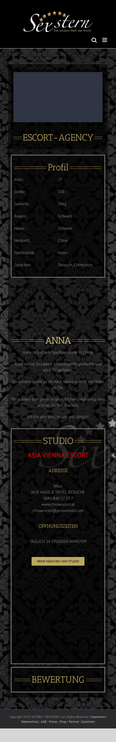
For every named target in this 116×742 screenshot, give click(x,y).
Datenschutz (29, 722)
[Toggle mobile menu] (105, 40)
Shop (63, 722)
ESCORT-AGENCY (58, 137)
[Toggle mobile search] (94, 40)
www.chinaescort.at (58, 504)
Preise (53, 722)
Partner (74, 722)
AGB (43, 722)
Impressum (98, 717)
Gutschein (88, 722)
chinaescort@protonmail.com (58, 510)
